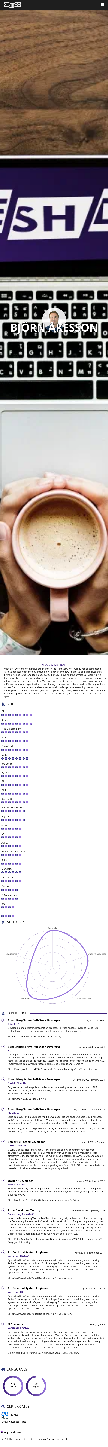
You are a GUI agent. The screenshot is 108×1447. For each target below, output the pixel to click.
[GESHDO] (12, 5)
